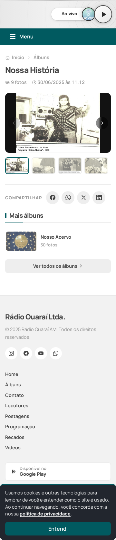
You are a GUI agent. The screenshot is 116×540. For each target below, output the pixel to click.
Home (11, 374)
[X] (83, 197)
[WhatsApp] (68, 197)
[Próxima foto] (102, 123)
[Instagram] (11, 353)
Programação (20, 426)
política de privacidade (45, 514)
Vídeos (13, 447)
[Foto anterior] (14, 123)
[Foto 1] (17, 165)
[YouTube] (41, 353)
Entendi (57, 528)
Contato (14, 395)
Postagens (17, 416)
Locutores (16, 405)
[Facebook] (52, 197)
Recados (14, 437)
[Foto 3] (70, 165)
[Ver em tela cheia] (99, 104)
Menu (26, 36)
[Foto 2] (43, 165)
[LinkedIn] (98, 197)
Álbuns (41, 57)
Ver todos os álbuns (55, 266)
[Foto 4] (96, 165)
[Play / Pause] (103, 14)
